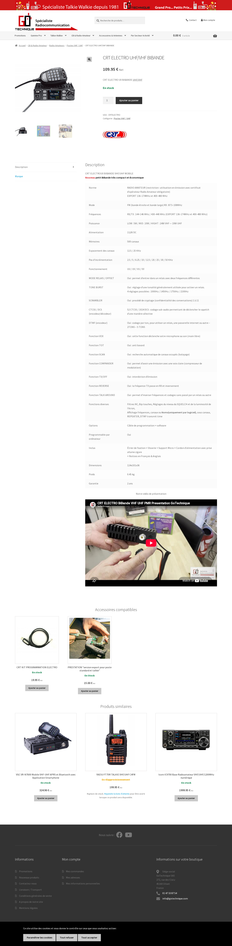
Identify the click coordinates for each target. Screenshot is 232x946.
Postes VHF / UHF (75, 45)
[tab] (46, 167)
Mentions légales (28, 908)
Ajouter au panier (129, 100)
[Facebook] (119, 835)
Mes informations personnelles (83, 883)
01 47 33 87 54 (169, 893)
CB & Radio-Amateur (80, 35)
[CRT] (115, 134)
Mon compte (209, 20)
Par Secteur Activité (140, 35)
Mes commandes (75, 871)
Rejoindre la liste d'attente (116, 793)
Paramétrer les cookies (39, 937)
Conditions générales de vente (35, 895)
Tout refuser (67, 937)
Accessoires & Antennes (110, 35)
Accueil (22, 45)
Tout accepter (89, 937)
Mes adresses (73, 877)
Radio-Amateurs (56, 45)
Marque (19, 176)
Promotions (20, 35)
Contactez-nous (28, 883)
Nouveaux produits (29, 877)
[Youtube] (128, 835)
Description (21, 167)
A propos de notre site (31, 901)
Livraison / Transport (30, 889)
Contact (192, 20)
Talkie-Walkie (57, 35)
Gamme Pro (36, 35)
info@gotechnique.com (175, 898)
